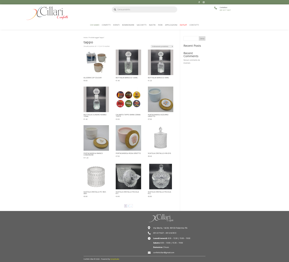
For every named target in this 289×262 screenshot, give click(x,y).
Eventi (116, 25)
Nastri (152, 25)
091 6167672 (171, 233)
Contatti (194, 25)
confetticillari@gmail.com (163, 252)
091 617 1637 (225, 10)
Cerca (202, 38)
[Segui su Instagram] (203, 2)
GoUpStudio (114, 259)
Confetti (106, 25)
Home (86, 37)
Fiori (160, 25)
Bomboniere (128, 25)
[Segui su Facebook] (199, 2)
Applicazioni (171, 25)
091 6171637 (158, 233)
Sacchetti (142, 25)
